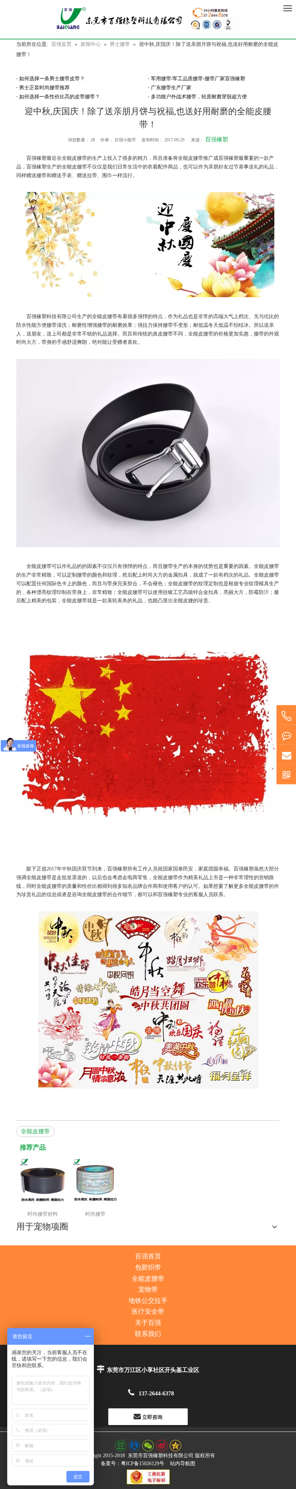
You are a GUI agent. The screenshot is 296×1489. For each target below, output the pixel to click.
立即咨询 (151, 1417)
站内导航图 (182, 1463)
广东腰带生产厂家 (171, 87)
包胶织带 (148, 1267)
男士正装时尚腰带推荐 (44, 87)
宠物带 (148, 1289)
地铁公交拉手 (148, 1300)
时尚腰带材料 (42, 1214)
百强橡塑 (216, 139)
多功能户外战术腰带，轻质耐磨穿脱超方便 (199, 96)
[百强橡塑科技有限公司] (148, 19)
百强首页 (148, 1256)
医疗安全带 (148, 1311)
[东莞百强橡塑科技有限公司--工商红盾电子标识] (148, 1476)
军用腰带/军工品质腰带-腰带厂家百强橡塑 (198, 78)
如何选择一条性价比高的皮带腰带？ (59, 96)
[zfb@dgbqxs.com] (286, 754)
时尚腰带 (95, 1214)
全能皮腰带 (35, 1131)
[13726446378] (286, 716)
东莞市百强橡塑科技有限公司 (160, 1455)
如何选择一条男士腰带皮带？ (52, 78)
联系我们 (148, 1334)
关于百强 (148, 1322)
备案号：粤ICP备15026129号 (132, 1463)
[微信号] (286, 774)
